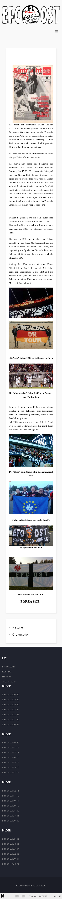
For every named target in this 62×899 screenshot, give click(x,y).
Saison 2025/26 (10, 699)
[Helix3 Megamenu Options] (56, 32)
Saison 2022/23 (10, 714)
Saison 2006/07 (10, 820)
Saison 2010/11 (10, 800)
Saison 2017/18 (10, 752)
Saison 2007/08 (10, 815)
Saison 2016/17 (10, 757)
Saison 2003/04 (10, 848)
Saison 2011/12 (10, 795)
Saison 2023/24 (10, 709)
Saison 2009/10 (10, 805)
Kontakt (6, 671)
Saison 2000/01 (10, 858)
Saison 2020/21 (10, 724)
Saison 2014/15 (10, 767)
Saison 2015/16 (10, 762)
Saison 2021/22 (10, 719)
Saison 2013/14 (10, 772)
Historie (17, 627)
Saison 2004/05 (10, 843)
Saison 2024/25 (10, 704)
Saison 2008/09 (10, 810)
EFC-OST (35, 885)
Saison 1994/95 (10, 863)
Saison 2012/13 (10, 790)
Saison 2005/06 (10, 838)
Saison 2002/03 (10, 853)
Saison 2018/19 (10, 747)
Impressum (8, 666)
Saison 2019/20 (10, 742)
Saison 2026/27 (10, 694)
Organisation (20, 634)
